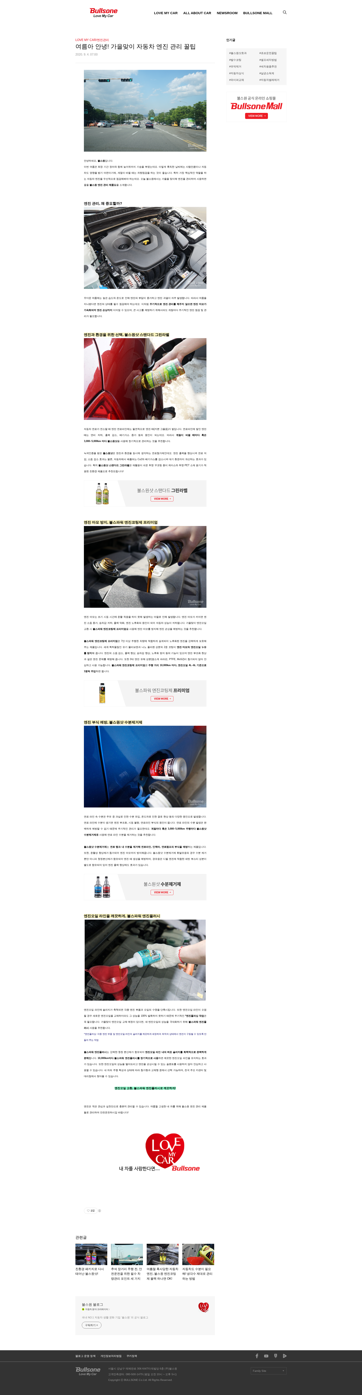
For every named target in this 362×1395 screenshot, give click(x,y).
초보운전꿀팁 (269, 53)
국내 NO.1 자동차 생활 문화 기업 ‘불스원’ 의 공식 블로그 (115, 1317)
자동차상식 (237, 73)
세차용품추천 (269, 66)
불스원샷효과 (239, 53)
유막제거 (236, 66)
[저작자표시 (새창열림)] (99, 1210)
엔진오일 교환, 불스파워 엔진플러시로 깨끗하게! (145, 1088)
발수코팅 (236, 59)
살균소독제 (267, 73)
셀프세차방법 (269, 59)
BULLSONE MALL (257, 13)
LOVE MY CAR (166, 13)
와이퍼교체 (237, 79)
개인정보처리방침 (111, 1355)
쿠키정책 (132, 1355)
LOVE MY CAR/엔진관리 (92, 40)
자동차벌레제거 (270, 79)
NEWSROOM (227, 13)
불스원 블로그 (92, 1304)
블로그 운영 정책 (85, 1355)
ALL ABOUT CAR (197, 13)
